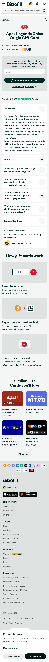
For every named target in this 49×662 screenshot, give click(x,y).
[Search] (44, 10)
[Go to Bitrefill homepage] (14, 4)
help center (18, 234)
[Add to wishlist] (39, 19)
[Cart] (44, 3)
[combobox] (22, 10)
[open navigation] (3, 4)
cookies (14, 638)
